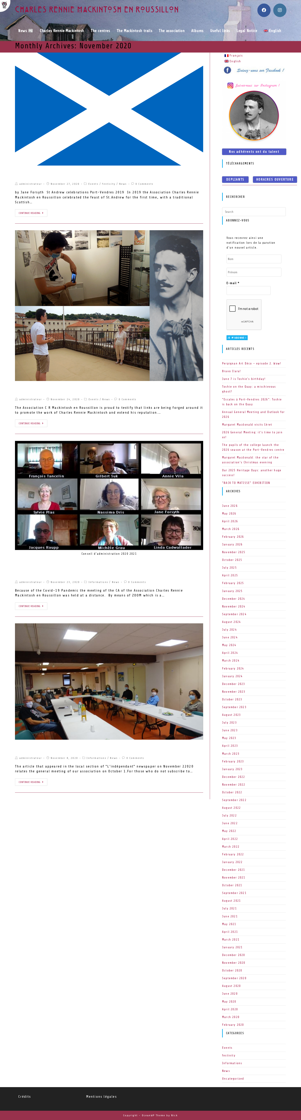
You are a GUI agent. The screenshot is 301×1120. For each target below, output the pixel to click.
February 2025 (233, 583)
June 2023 (230, 730)
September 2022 (234, 800)
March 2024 (231, 660)
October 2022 (232, 792)
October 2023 (232, 699)
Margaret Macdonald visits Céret (247, 424)
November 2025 (233, 552)
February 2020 (233, 1024)
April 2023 (230, 745)
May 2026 (229, 513)
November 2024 (233, 606)
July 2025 (229, 567)
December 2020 (233, 955)
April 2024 (230, 652)
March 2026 (231, 529)
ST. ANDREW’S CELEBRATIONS (45, 174)
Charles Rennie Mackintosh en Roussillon (97, 10)
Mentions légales (101, 1097)
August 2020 (231, 986)
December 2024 (233, 598)
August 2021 (231, 900)
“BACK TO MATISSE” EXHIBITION (246, 483)
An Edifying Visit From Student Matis (55, 389)
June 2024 (230, 637)
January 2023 (232, 769)
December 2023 (233, 684)
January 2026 (232, 544)
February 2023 (233, 761)
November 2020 (233, 962)
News (123, 183)
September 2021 (234, 893)
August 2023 (231, 714)
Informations (98, 582)
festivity (108, 183)
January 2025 (232, 591)
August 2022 (231, 807)
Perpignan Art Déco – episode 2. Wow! (251, 363)
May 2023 (229, 738)
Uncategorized (233, 1078)
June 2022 (230, 823)
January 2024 (232, 676)
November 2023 (233, 691)
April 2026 (230, 521)
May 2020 (229, 1001)
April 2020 (230, 1009)
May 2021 (229, 924)
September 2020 (234, 978)
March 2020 (231, 1017)
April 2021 (230, 931)
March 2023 (231, 753)
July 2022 (229, 815)
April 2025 (230, 575)
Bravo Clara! (231, 371)
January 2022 (232, 862)
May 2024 (229, 645)
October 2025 (232, 560)
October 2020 (232, 970)
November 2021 (233, 877)
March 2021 (231, 939)
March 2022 (231, 846)
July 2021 (229, 908)
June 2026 (230, 505)
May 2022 (229, 831)
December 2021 (233, 869)
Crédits (24, 1097)
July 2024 (229, 629)
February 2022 (233, 854)
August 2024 (231, 622)
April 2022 (230, 839)
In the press (28, 748)
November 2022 (233, 784)
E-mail (233, 283)
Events (93, 183)
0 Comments (144, 183)
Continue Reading (29, 213)
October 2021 (232, 885)
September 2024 (234, 614)
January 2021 (232, 947)
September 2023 (234, 707)
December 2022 (233, 777)
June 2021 (230, 916)
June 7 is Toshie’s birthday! (244, 379)
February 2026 (233, 536)
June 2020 (230, 993)
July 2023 (229, 722)
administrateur (30, 183)
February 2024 (233, 668)
